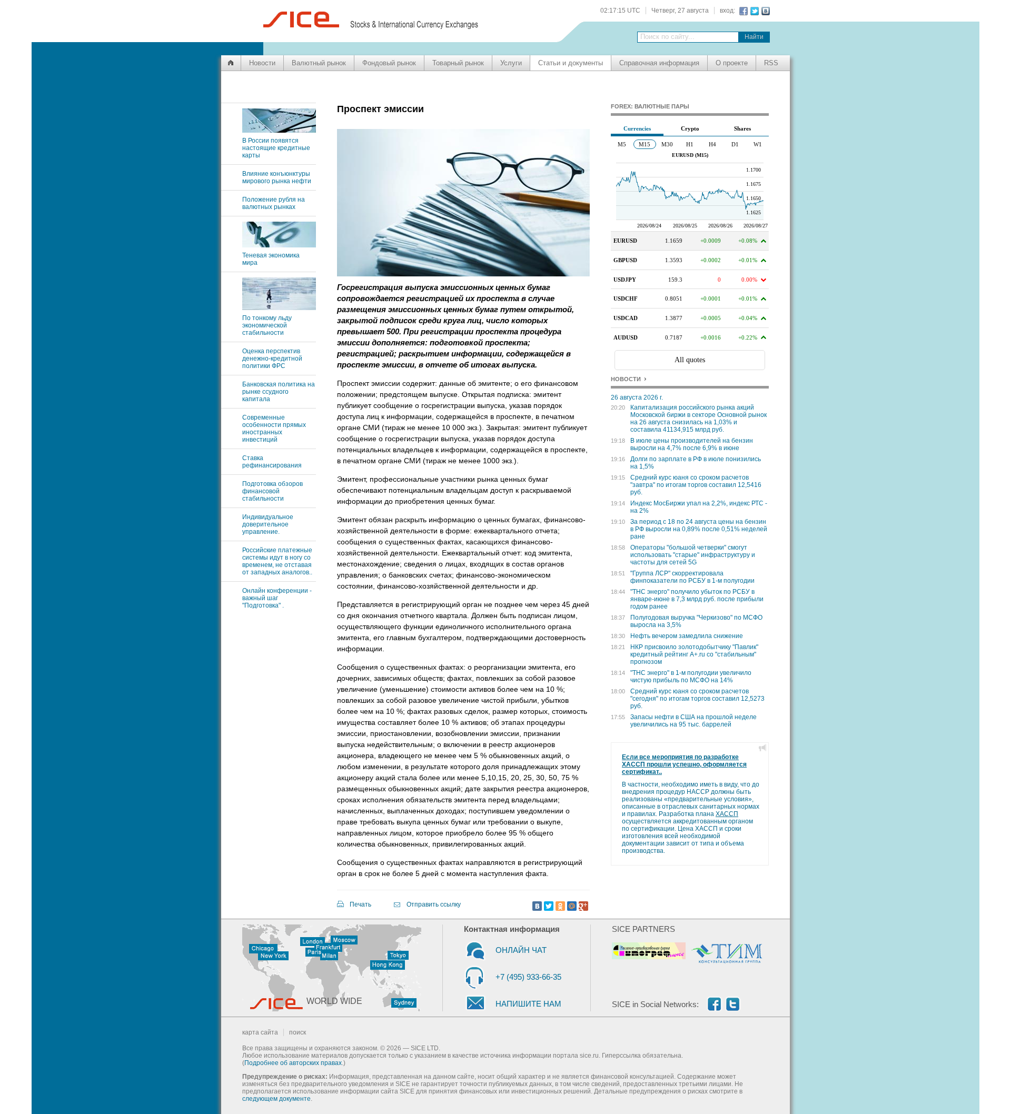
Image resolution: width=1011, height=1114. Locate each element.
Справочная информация (659, 63)
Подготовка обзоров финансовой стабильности (272, 491)
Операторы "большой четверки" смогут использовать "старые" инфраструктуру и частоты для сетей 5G (692, 555)
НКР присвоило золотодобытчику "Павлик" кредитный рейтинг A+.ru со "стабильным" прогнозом (694, 654)
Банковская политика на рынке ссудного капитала (278, 392)
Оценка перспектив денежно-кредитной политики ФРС (272, 358)
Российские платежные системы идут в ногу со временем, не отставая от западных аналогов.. (277, 561)
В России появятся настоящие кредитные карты (276, 148)
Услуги (511, 63)
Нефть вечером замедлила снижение (686, 636)
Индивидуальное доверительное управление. (267, 524)
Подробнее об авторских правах (293, 1063)
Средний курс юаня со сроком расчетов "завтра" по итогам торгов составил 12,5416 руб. (695, 485)
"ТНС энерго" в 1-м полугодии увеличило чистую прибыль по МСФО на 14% (690, 676)
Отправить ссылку (434, 904)
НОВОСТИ (626, 379)
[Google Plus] (583, 906)
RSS (771, 63)
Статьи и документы (570, 63)
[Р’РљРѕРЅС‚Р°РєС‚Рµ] (537, 906)
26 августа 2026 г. (637, 397)
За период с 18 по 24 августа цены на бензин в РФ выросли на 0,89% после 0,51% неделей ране (698, 529)
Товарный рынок (458, 63)
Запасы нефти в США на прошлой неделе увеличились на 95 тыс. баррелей (693, 720)
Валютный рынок (319, 63)
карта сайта (260, 1032)
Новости (262, 63)
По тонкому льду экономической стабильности (267, 325)
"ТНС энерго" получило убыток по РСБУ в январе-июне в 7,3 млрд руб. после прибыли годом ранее (697, 599)
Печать (360, 904)
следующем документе (276, 1098)
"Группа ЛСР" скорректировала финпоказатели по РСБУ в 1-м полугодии (692, 577)
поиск (297, 1032)
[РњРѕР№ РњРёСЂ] (572, 906)
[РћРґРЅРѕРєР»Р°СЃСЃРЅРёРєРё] (560, 906)
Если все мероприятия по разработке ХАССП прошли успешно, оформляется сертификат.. (684, 764)
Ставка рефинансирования (272, 461)
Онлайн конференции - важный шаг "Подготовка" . (277, 598)
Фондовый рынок (389, 63)
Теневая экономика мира (271, 259)
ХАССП (727, 814)
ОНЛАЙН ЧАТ (521, 950)
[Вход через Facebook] (742, 11)
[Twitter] (548, 906)
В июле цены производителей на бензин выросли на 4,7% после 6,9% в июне (691, 444)
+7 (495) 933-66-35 (528, 976)
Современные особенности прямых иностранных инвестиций (274, 428)
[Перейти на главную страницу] (231, 63)
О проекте (732, 63)
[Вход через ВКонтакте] (764, 11)
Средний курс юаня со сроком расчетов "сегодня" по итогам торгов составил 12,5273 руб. (697, 699)
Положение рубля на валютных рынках (273, 203)
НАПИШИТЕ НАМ (528, 1003)
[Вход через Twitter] (753, 11)
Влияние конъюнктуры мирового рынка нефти (276, 177)
